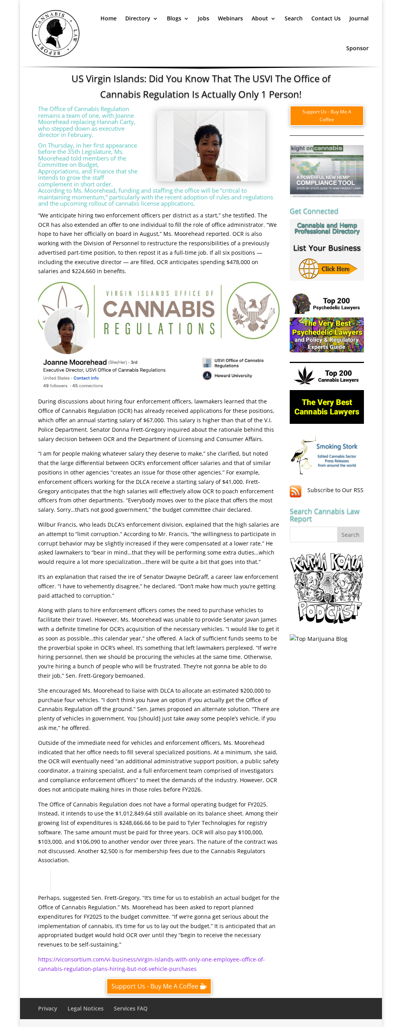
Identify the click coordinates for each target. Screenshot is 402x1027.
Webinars (230, 18)
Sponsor (357, 48)
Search (294, 18)
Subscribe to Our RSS (335, 490)
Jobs (203, 18)
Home (108, 18)
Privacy (47, 1008)
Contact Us (326, 18)
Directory (137, 18)
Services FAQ (131, 1008)
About (260, 18)
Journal (359, 18)
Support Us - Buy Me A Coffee (154, 986)
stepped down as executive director (81, 131)
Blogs (174, 18)
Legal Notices (86, 1008)
